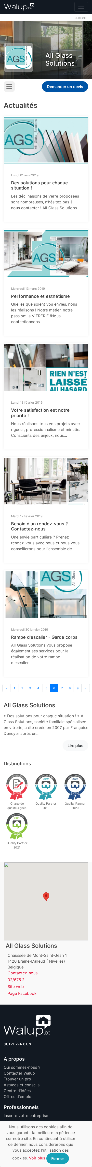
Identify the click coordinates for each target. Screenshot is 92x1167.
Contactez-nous (23, 972)
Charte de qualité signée (16, 806)
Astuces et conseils (21, 1084)
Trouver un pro (17, 1079)
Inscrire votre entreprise (26, 1115)
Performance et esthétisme (40, 296)
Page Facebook (22, 993)
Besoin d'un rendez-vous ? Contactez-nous (39, 526)
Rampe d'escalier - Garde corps (44, 637)
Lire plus (75, 745)
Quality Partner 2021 (17, 845)
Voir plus (37, 1158)
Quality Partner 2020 (75, 806)
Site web (16, 986)
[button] (46, 896)
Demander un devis (65, 86)
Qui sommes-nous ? (22, 1067)
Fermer (57, 1158)
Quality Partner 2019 (46, 806)
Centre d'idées (17, 1090)
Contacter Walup (19, 1073)
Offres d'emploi (18, 1096)
